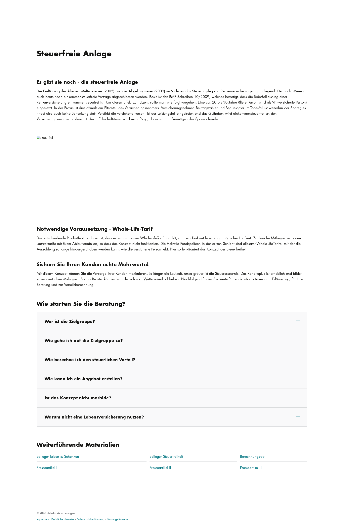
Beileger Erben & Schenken (58, 456)
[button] (172, 321)
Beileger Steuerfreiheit (166, 456)
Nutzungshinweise (117, 519)
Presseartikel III (251, 467)
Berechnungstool (252, 456)
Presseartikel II (160, 467)
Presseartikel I (47, 467)
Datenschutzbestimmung (91, 519)
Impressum (43, 519)
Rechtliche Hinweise (62, 519)
